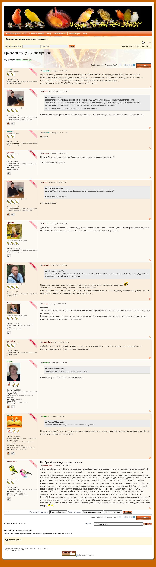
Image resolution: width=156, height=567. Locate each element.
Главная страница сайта (16, 34)
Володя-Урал (47, 465)
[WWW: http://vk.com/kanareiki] (8, 406)
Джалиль (45, 265)
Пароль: (45, 46)
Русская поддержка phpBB (14, 550)
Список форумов (36, 34)
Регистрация (74, 34)
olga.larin (45, 224)
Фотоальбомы (60, 34)
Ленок (18, 60)
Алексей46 (46, 342)
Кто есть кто (43, 39)
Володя (45, 304)
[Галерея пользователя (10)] (9, 173)
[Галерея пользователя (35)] (9, 499)
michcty (45, 91)
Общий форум (30, 39)
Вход (85, 34)
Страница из (111, 65)
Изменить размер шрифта (148, 42)
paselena (45, 153)
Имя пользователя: (13, 46)
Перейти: (88, 524)
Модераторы (27, 60)
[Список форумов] (74, 18)
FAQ (49, 34)
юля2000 (45, 71)
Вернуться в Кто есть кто (15, 523)
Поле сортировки (75, 512)
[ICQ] (8, 123)
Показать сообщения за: (39, 512)
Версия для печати (143, 42)
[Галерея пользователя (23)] (9, 332)
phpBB (16, 548)
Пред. (8, 512)
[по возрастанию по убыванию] (118, 512)
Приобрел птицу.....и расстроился (27, 53)
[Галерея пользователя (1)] (13, 123)
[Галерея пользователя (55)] (13, 406)
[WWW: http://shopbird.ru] (8, 453)
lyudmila (45, 362)
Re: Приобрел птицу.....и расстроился (61, 462)
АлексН (45, 416)
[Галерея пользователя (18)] (9, 255)
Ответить (140, 64)
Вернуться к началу (150, 86)
